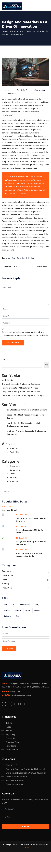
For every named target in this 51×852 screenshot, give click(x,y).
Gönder (25, 826)
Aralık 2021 (14, 448)
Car (13, 258)
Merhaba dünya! (9, 380)
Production (15, 481)
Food (24, 258)
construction (24, 604)
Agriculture (15, 466)
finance (18, 610)
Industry (13, 477)
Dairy (19, 258)
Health (31, 258)
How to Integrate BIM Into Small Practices (20, 388)
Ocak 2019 (14, 452)
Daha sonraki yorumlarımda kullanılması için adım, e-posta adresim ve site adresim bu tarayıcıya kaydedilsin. (25, 334)
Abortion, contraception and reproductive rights (23, 395)
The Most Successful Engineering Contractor (21, 384)
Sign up (9, 648)
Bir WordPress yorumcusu (19, 410)
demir (7, 90)
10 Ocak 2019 (21, 514)
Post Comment (13, 342)
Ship (17, 616)
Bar (9, 258)
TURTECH (25, 848)
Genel (12, 474)
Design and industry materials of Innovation (21, 391)
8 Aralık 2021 (7, 506)
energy (7, 610)
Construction (39, 90)
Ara (3, 359)
